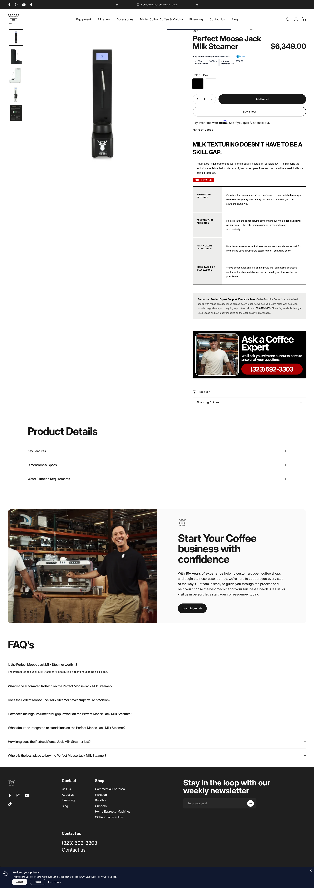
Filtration (101, 794)
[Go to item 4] (16, 94)
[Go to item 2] (16, 56)
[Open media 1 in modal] (102, 104)
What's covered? (221, 57)
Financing (68, 800)
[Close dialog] (306, 783)
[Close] (310, 870)
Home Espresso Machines (112, 811)
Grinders (101, 806)
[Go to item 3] (16, 75)
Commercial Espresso (110, 789)
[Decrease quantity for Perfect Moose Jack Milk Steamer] (196, 99)
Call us (66, 789)
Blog (65, 806)
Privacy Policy (96, 876)
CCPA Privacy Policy (109, 817)
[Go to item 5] (16, 113)
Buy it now (249, 111)
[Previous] (116, 4)
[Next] (197, 4)
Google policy (110, 876)
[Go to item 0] (16, 37)
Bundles (100, 800)
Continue (279, 867)
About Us (68, 794)
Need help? (204, 391)
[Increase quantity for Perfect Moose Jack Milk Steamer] (212, 99)
